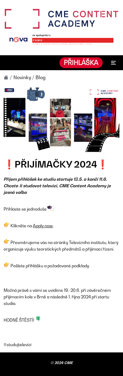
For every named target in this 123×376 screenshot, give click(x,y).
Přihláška (81, 62)
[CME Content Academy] (61, 19)
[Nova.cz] (18, 39)
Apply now (43, 225)
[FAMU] (72, 39)
